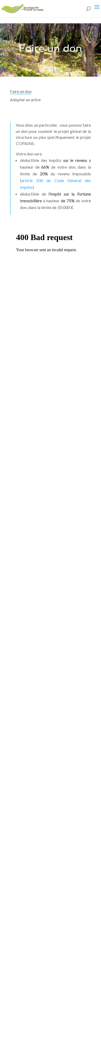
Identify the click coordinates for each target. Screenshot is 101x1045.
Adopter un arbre (25, 99)
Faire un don (21, 91)
